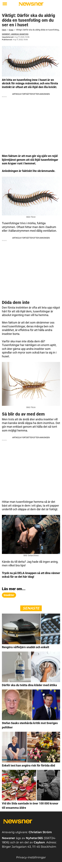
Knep (11, 30)
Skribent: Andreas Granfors (15, 34)
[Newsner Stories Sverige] (31, 4)
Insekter (9, 595)
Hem (4, 30)
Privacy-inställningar (31, 857)
